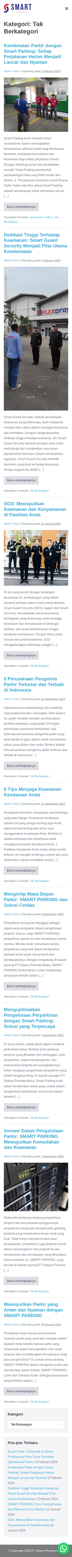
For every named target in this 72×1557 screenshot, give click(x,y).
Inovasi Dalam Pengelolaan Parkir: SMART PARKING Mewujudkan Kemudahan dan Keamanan (33, 1139)
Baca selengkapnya (23, 208)
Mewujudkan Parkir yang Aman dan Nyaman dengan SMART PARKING (33, 1310)
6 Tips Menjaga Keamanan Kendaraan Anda (32, 792)
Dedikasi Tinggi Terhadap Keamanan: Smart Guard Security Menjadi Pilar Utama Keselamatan (35, 243)
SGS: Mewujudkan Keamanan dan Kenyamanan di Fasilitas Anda (35, 509)
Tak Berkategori (39, 490)
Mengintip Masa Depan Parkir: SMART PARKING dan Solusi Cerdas (36, 899)
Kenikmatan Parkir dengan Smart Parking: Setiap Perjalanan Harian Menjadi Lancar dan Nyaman (33, 54)
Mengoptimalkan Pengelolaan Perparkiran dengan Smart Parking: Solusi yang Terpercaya (31, 1018)
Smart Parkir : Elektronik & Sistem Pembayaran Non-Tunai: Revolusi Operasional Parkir (31, 1457)
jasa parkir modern (41, 217)
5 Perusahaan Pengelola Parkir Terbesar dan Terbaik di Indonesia (34, 684)
